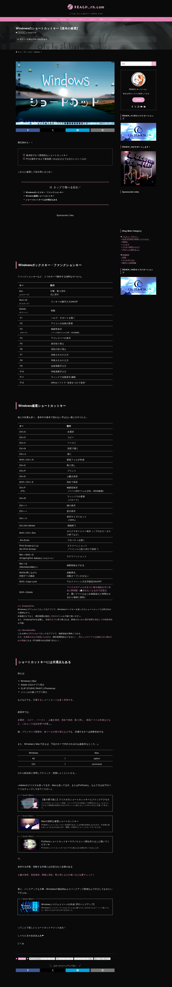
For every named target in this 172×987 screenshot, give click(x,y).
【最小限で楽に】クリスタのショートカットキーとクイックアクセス (75, 799)
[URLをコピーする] (103, 130)
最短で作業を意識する (102, 959)
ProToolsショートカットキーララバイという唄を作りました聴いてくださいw (75, 843)
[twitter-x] (135, 107)
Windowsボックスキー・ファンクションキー (45, 192)
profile (138, 100)
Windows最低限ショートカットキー (42, 959)
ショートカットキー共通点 (84, 959)
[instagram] (138, 107)
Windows (22, 32)
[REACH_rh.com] (86, 7)
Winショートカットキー (64, 959)
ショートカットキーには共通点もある (41, 199)
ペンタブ (125, 244)
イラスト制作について (131, 247)
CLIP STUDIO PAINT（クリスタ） (136, 239)
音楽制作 (125, 255)
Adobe (125, 242)
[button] (28, 130)
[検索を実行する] (154, 63)
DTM (124, 257)
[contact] (144, 107)
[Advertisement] (65, 233)
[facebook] (132, 107)
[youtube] (141, 107)
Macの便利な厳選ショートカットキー (60, 821)
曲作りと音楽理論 (129, 263)
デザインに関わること (131, 249)
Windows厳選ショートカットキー (40, 196)
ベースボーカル (128, 260)
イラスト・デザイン (130, 236)
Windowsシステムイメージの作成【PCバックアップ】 (68, 904)
